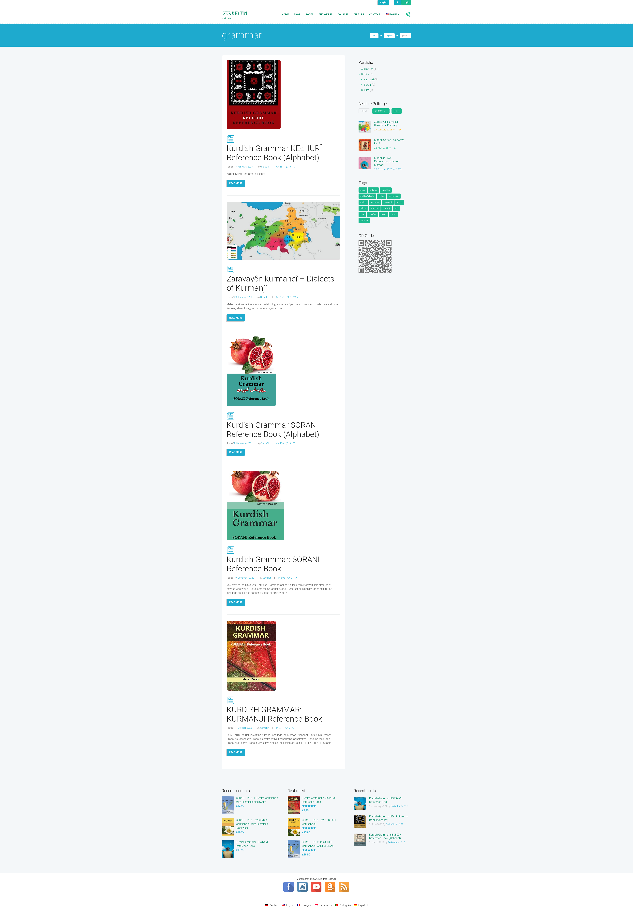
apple (363, 190)
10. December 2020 (244, 577)
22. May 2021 (381, 147)
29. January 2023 (243, 297)
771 (281, 728)
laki (396, 208)
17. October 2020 (243, 728)
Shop (297, 14)
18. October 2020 (383, 169)
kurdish (374, 208)
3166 (281, 297)
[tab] (364, 111)
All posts (389, 36)
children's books (367, 196)
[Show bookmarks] (397, 2)
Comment (381, 111)
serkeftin (372, 214)
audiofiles (386, 190)
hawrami (388, 202)
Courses (343, 14)
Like (396, 111)
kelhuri (363, 208)
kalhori (399, 202)
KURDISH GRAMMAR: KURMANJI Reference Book (274, 714)
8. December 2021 (243, 443)
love (362, 214)
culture (363, 202)
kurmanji (386, 208)
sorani (383, 214)
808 (283, 577)
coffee (381, 196)
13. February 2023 (243, 166)
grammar (375, 202)
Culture (359, 14)
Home (285, 14)
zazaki (393, 214)
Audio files (325, 14)
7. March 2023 (376, 842)
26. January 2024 (378, 806)
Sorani (367, 84)
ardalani (373, 190)
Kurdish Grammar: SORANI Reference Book (273, 564)
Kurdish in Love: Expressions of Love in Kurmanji (387, 161)
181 (282, 166)
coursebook (394, 196)
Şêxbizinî (364, 220)
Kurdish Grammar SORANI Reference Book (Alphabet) (273, 429)
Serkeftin (265, 166)
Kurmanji (369, 79)
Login (406, 2)
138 (282, 443)
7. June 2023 (375, 824)
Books (309, 14)
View (364, 111)
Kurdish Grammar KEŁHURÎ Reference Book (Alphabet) (274, 153)
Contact (374, 14)
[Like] (294, 166)
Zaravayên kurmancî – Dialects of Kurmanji (280, 283)
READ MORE (235, 183)
